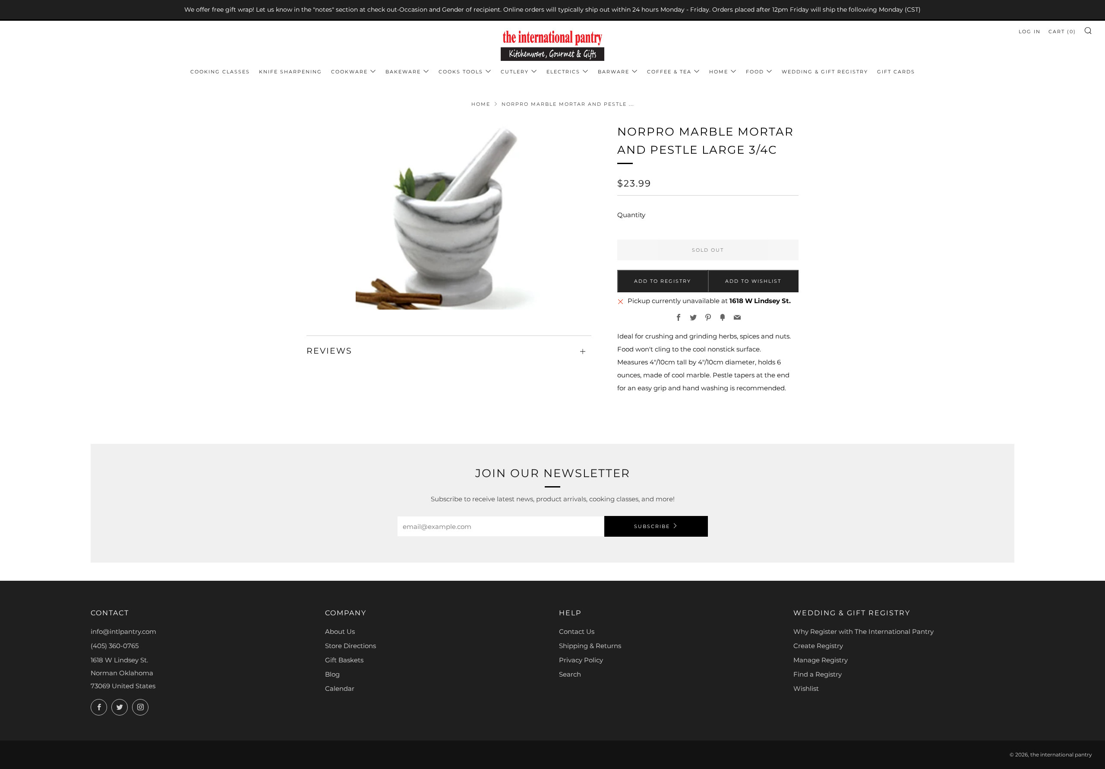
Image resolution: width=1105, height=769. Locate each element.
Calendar (339, 688)
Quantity (631, 215)
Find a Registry (817, 674)
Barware (613, 72)
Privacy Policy (581, 660)
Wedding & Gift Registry (825, 72)
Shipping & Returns (590, 646)
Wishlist (806, 688)
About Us (340, 631)
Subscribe (652, 526)
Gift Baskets (344, 660)
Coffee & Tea (669, 72)
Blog (332, 674)
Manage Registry (820, 660)
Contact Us (576, 631)
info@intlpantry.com (123, 631)
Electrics (563, 72)
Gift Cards (896, 72)
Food (755, 72)
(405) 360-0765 (115, 646)
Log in (1030, 31)
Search (570, 674)
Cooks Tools (461, 72)
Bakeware (403, 72)
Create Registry (818, 646)
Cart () (1062, 31)
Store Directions (350, 646)
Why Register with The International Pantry (863, 631)
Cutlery (515, 72)
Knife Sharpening (290, 72)
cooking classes (220, 72)
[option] (449, 216)
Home (718, 72)
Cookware (349, 72)
